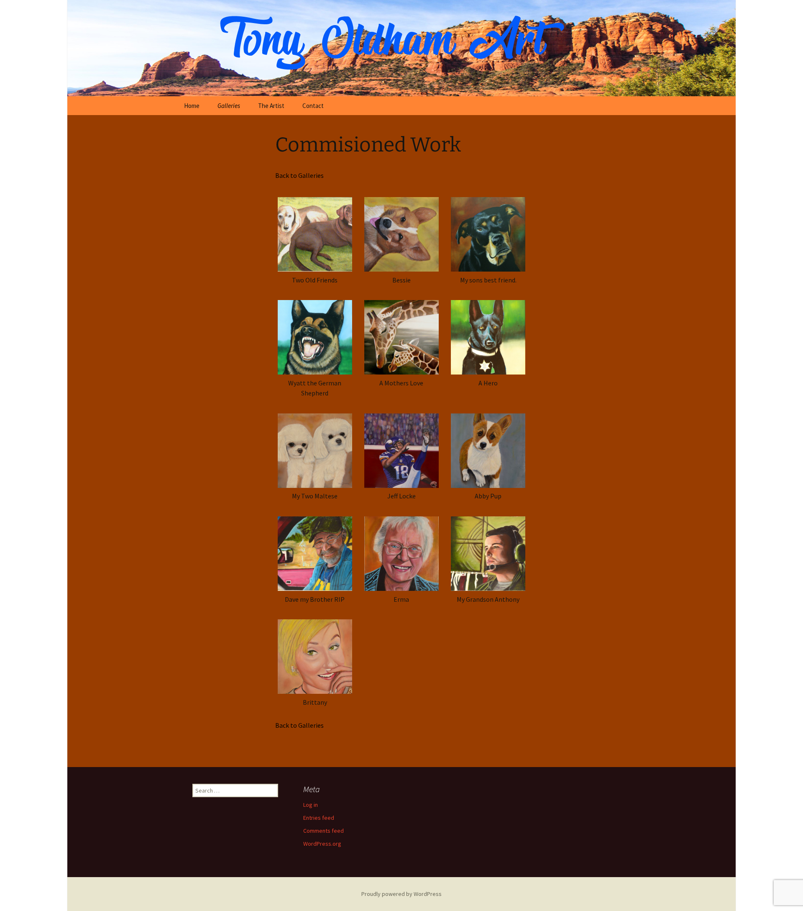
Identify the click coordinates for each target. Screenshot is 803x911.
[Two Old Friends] (314, 234)
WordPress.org (322, 843)
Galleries (228, 106)
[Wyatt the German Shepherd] (314, 337)
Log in (310, 804)
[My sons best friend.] (488, 234)
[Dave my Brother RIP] (314, 553)
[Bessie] (401, 234)
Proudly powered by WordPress (401, 894)
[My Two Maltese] (314, 450)
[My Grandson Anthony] (488, 553)
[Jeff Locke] (401, 450)
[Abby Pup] (488, 450)
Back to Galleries (299, 175)
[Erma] (401, 553)
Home (191, 106)
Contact (313, 106)
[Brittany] (314, 656)
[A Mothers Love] (401, 337)
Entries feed (318, 817)
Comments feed (323, 830)
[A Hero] (488, 337)
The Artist (271, 106)
